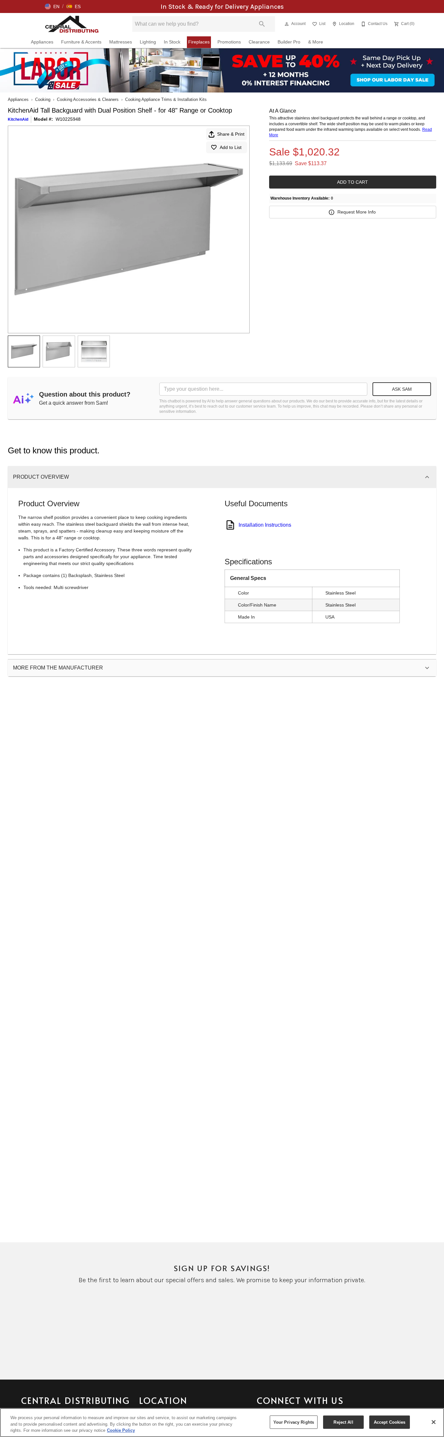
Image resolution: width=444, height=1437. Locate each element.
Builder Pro (289, 42)
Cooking (42, 99)
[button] (52, 6)
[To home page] (72, 24)
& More (315, 42)
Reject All (343, 1421)
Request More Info (356, 212)
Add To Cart (352, 182)
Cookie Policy (121, 1430)
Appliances (42, 42)
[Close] (433, 1422)
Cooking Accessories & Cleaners (88, 99)
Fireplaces (199, 42)
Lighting (148, 42)
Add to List (231, 147)
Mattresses (120, 42)
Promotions (229, 42)
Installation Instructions (265, 525)
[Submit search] (262, 24)
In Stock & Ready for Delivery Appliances (222, 6)
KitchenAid (18, 119)
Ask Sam (402, 389)
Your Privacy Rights (293, 1421)
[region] (222, 1422)
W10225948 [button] (68, 119)
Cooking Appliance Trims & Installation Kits (166, 99)
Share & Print (230, 134)
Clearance (259, 42)
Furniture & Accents (81, 42)
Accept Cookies (390, 1421)
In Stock (172, 42)
